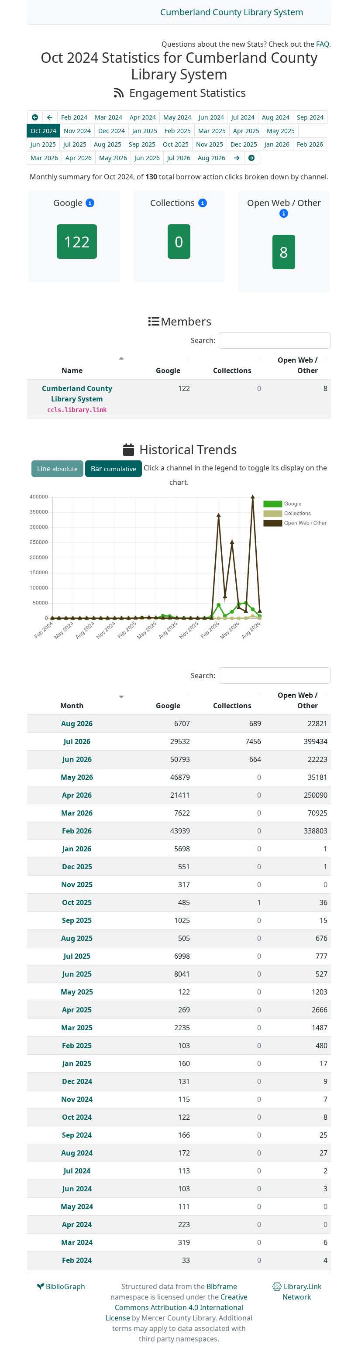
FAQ (322, 44)
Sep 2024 (310, 117)
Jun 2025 (43, 144)
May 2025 (281, 131)
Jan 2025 (144, 131)
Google (168, 370)
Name (72, 370)
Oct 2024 (43, 131)
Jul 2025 (74, 144)
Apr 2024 (143, 117)
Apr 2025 (246, 131)
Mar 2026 (44, 158)
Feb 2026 (310, 144)
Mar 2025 (212, 131)
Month (72, 705)
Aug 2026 (211, 158)
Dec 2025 (244, 144)
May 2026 (113, 158)
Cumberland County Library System (231, 12)
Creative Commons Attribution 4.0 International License (177, 1307)
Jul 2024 (243, 117)
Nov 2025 (209, 144)
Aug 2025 (107, 144)
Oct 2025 (176, 144)
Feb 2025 (178, 131)
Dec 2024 (111, 131)
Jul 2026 (178, 158)
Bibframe (222, 1286)
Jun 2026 (147, 158)
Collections (232, 370)
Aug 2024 (275, 117)
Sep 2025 (142, 144)
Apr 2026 (78, 158)
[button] (90, 203)
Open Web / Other (298, 365)
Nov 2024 (77, 131)
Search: (203, 340)
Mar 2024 (108, 117)
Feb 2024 (74, 117)
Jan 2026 (277, 144)
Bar (113, 468)
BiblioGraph (64, 1286)
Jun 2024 (211, 117)
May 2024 (177, 117)
